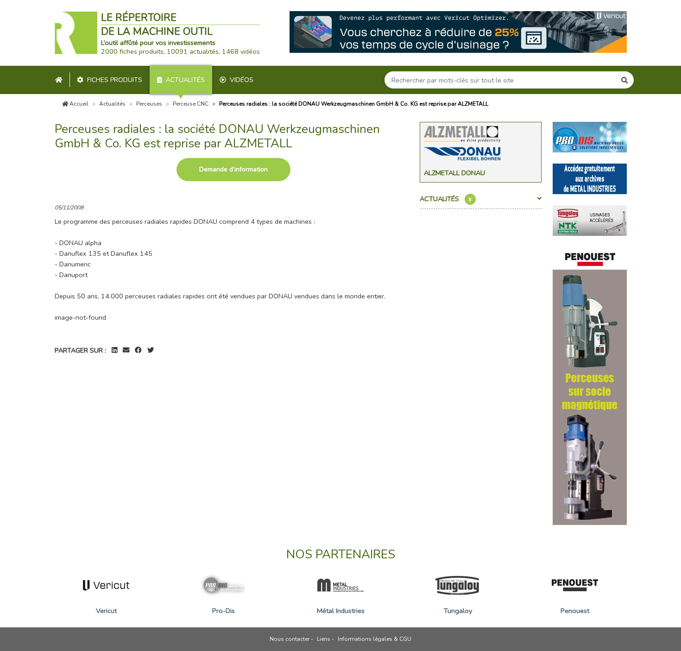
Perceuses (149, 103)
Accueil (78, 103)
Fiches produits (114, 80)
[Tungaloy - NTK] (590, 219)
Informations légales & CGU (374, 639)
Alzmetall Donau (454, 172)
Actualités (185, 80)
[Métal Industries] (590, 178)
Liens (323, 639)
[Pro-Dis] (590, 136)
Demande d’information (233, 169)
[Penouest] (590, 385)
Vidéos (241, 80)
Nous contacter (289, 639)
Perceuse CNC (190, 103)
